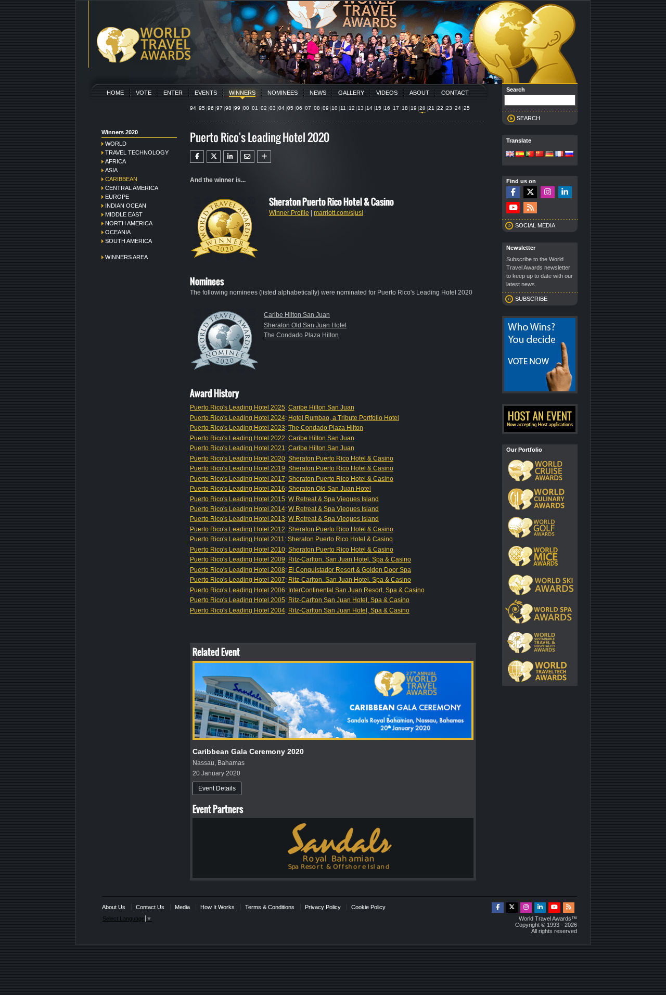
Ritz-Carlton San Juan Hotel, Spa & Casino (348, 600)
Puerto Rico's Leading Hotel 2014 (237, 509)
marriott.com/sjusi (338, 212)
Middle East (124, 214)
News (318, 93)
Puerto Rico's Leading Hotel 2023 (237, 427)
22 (440, 108)
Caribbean (121, 179)
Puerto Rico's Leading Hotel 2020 (237, 458)
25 (467, 108)
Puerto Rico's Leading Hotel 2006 (237, 590)
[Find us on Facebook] (513, 192)
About (419, 93)
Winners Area (126, 257)
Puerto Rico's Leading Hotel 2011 (237, 539)
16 (387, 108)
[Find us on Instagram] (547, 192)
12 (352, 108)
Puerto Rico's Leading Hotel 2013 (237, 518)
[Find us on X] (530, 192)
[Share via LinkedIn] (230, 156)
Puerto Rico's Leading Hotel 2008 (237, 569)
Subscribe (531, 299)
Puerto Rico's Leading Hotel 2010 (237, 549)
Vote (143, 93)
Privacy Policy (323, 907)
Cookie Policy (368, 907)
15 (378, 108)
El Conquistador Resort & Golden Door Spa (349, 569)
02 (264, 108)
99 (237, 108)
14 (369, 108)
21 (431, 108)
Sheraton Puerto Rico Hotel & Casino (340, 458)
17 (396, 108)
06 (299, 108)
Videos (387, 93)
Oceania (118, 232)
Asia (111, 170)
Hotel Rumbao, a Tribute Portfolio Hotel (343, 418)
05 (290, 108)
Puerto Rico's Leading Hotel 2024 (237, 418)
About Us (113, 907)
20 (422, 108)
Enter (173, 93)
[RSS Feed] (530, 208)
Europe (117, 197)
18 (405, 108)
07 (308, 108)
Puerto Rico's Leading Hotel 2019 (237, 468)
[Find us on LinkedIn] (565, 192)
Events (206, 93)
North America (128, 223)
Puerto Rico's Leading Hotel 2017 (237, 478)
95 (202, 108)
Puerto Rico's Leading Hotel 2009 (237, 559)
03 (273, 108)
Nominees (282, 93)
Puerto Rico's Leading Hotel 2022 (237, 438)
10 (334, 108)
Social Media (535, 225)
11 (343, 108)
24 (458, 108)
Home (115, 93)
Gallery (351, 93)
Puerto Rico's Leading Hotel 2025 (237, 407)
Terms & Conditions (269, 907)
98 (228, 108)
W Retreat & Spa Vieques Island (333, 499)
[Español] (520, 154)
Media (182, 907)
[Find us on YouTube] (513, 208)
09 (326, 108)
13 (360, 108)
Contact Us (150, 907)
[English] (510, 154)
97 (219, 108)
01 (255, 108)
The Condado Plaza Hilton (301, 335)
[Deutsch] (549, 154)
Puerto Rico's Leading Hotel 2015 (237, 499)
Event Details (217, 788)
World (115, 144)
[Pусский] (569, 154)
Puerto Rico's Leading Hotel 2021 (237, 448)
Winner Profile (289, 212)
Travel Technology (137, 152)
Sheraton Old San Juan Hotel (305, 325)
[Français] (559, 154)
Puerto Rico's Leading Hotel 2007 (237, 579)
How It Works (217, 907)
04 (281, 108)
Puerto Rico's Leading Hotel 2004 (237, 610)
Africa (115, 161)
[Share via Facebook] (196, 156)
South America (128, 241)
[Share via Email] (247, 156)
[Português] (530, 154)
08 (317, 108)
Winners (242, 93)
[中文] (539, 154)
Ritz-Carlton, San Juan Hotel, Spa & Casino (349, 559)
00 (246, 108)
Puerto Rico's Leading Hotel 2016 (237, 488)
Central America (131, 188)
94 (193, 108)
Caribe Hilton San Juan (297, 314)
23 (449, 108)
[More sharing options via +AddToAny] (264, 156)
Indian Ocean (125, 205)
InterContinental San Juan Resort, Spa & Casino (356, 590)
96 (211, 108)
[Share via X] (213, 156)
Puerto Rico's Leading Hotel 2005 (237, 600)
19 (414, 108)
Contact (455, 93)
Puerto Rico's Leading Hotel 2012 (237, 529)
